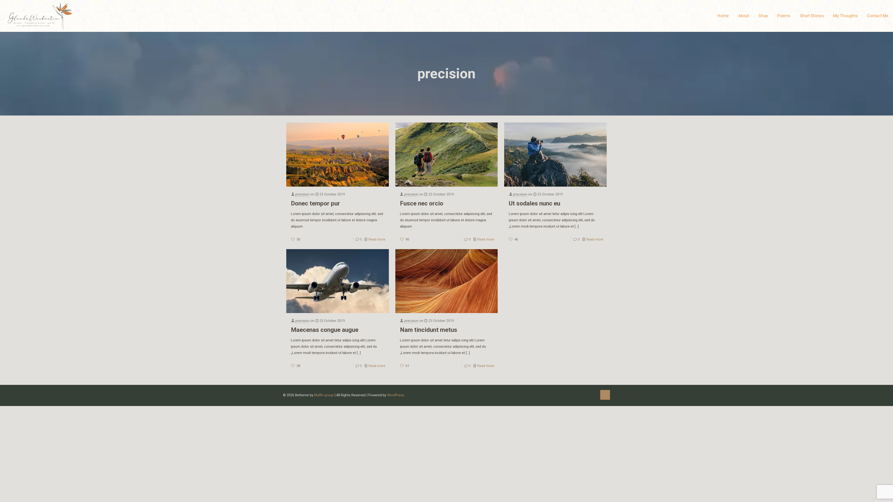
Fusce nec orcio (421, 203)
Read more (377, 239)
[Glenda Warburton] (39, 16)
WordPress (395, 395)
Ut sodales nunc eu (534, 203)
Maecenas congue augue (324, 329)
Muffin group (323, 395)
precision (302, 194)
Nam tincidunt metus (428, 329)
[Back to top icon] (605, 395)
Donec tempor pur (315, 203)
